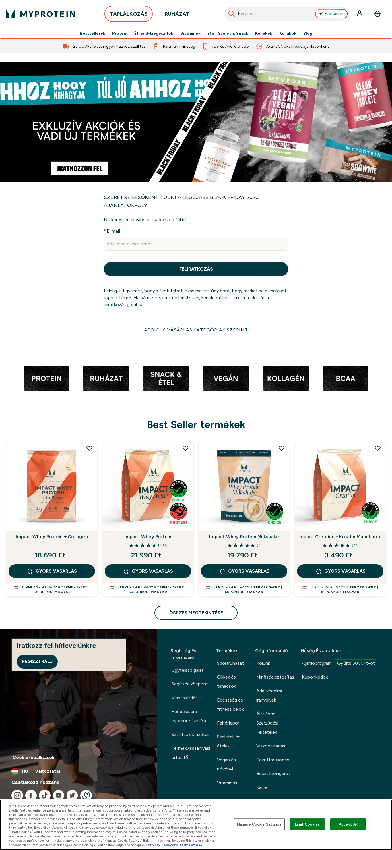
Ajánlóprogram (338, 663)
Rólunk (263, 663)
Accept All (348, 824)
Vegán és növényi (226, 764)
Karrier (262, 787)
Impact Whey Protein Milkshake (244, 536)
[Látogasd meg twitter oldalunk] (72, 795)
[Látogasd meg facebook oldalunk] (31, 795)
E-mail (113, 231)
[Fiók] (360, 14)
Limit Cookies (307, 824)
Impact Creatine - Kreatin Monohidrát (340, 536)
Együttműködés (272, 759)
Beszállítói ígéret (273, 773)
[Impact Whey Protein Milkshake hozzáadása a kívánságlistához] (281, 448)
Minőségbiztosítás (275, 677)
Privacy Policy (160, 845)
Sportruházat (230, 663)
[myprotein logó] (40, 14)
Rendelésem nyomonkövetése (190, 716)
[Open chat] (86, 795)
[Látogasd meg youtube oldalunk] (58, 795)
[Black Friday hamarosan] (196, 122)
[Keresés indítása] (232, 14)
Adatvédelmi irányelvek (269, 695)
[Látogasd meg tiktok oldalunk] (45, 795)
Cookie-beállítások (34, 757)
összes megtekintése (196, 612)
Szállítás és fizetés (191, 734)
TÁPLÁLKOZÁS (129, 14)
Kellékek (263, 33)
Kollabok (287, 33)
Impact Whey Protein (148, 536)
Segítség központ (190, 683)
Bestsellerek (92, 33)
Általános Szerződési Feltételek (267, 723)
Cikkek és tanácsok (226, 682)
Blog (307, 33)
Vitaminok (190, 33)
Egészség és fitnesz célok (230, 705)
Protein (119, 33)
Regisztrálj (37, 661)
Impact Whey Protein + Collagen (52, 536)
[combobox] (287, 14)
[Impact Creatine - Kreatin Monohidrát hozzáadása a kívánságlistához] (377, 448)
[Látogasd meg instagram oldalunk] (17, 795)
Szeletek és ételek (228, 741)
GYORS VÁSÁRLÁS (56, 571)
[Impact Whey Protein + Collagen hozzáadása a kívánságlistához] (89, 448)
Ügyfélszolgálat (187, 670)
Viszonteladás (270, 745)
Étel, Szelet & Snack (227, 33)
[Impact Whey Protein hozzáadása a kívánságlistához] (185, 448)
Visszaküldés (185, 697)
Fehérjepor (228, 722)
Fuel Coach (334, 14)
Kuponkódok (315, 677)
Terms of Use (190, 845)
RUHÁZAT (177, 14)
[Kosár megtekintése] (377, 14)
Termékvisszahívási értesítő (191, 753)
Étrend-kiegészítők (153, 33)
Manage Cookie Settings (259, 824)
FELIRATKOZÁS (196, 268)
